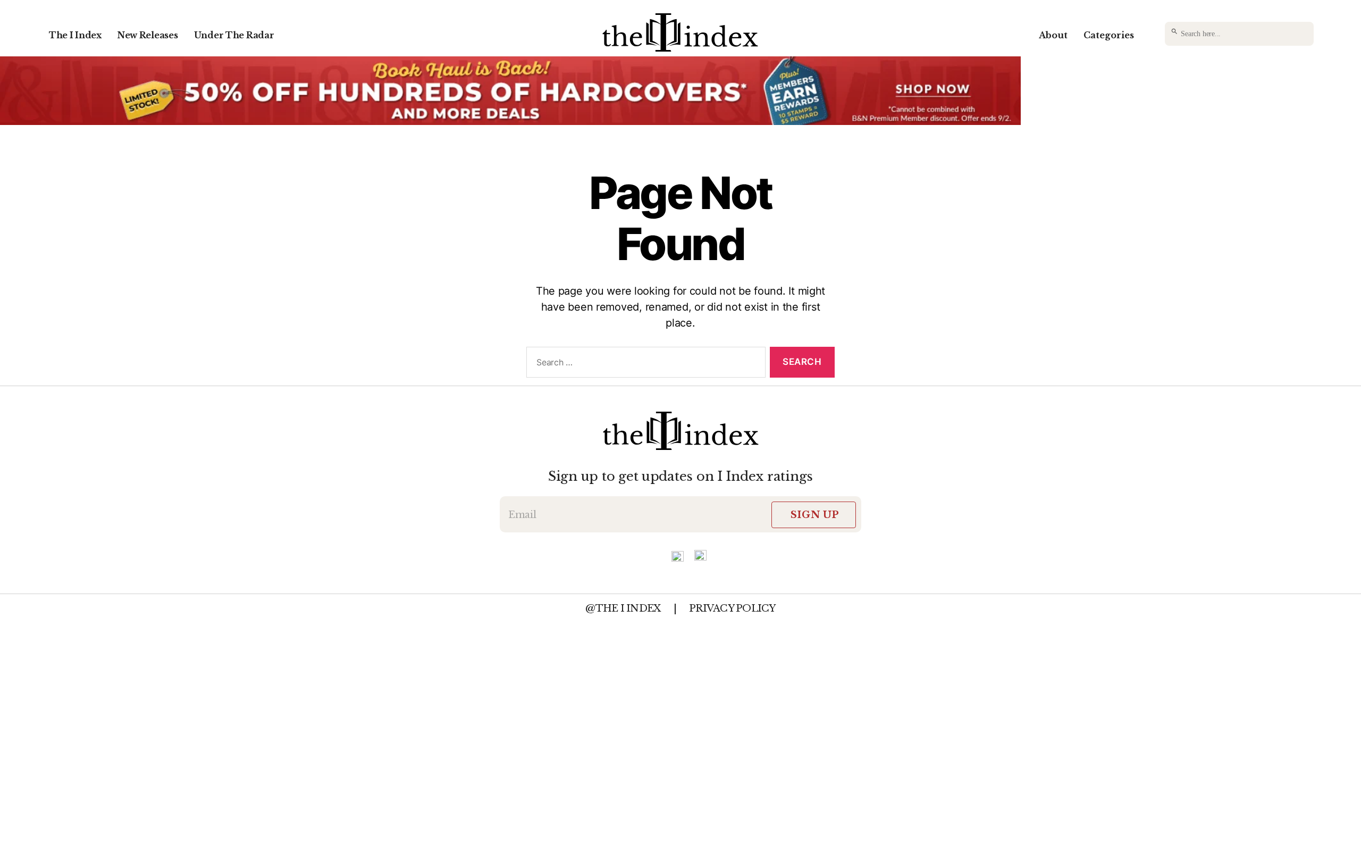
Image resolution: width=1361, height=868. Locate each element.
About (1053, 35)
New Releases (147, 35)
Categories (1108, 35)
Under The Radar (234, 35)
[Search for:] (644, 364)
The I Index (75, 35)
